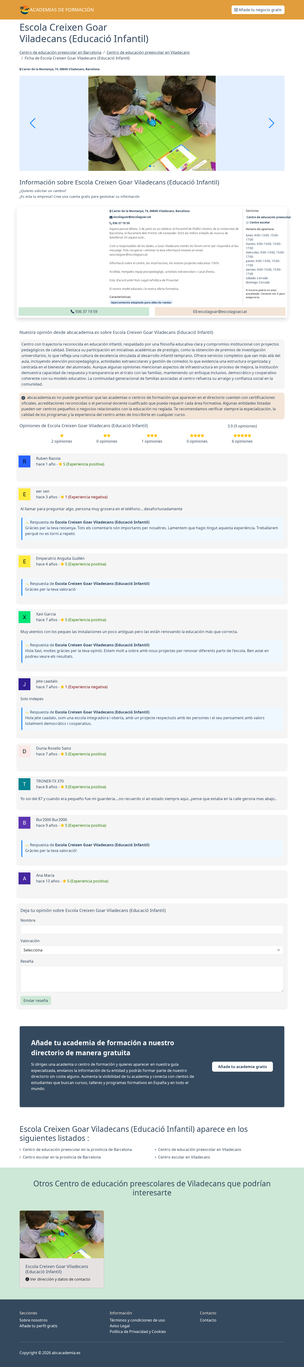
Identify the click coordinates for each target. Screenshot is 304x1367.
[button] (150, 166)
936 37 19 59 (85, 311)
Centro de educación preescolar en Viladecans (199, 1149)
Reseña (26, 961)
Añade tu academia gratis (242, 1066)
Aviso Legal (120, 1325)
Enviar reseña (36, 1000)
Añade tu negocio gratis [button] (260, 9)
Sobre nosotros (33, 1320)
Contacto (208, 1320)
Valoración (30, 940)
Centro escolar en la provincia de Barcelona (62, 1157)
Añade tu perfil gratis (38, 1325)
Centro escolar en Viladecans (184, 1157)
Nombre (27, 920)
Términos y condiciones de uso (137, 1320)
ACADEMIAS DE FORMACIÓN (62, 9)
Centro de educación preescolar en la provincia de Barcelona (77, 1149)
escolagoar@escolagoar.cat (222, 311)
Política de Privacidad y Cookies (138, 1331)
